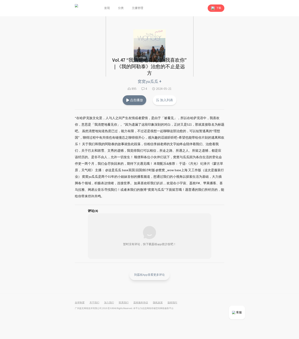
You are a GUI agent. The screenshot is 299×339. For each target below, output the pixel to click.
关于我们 (94, 303)
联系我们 (124, 303)
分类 (121, 8)
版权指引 (172, 303)
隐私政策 (158, 303)
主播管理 (137, 8)
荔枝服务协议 (140, 303)
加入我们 (109, 303)
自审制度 (80, 303)
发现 (107, 8)
